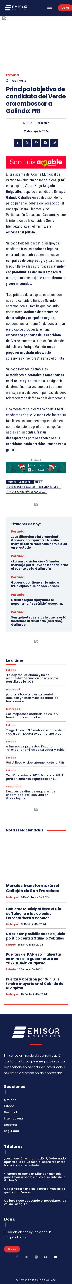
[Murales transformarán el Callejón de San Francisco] (36, 858)
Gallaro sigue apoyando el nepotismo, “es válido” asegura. (37, 602)
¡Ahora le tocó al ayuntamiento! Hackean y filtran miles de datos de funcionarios (32, 697)
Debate (38, 482)
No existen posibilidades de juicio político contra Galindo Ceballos (35, 936)
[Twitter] (27, 143)
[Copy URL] (54, 143)
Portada (17, 531)
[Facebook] (18, 143)
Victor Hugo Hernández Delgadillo (26, 492)
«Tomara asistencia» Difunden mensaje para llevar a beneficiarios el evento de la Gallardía (40, 565)
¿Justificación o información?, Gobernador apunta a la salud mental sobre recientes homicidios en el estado (39, 542)
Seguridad (13, 786)
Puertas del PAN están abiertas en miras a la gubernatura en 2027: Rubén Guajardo (34, 959)
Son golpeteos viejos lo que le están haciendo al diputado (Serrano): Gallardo (39, 621)
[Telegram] (45, 143)
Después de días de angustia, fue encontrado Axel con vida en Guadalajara (30, 794)
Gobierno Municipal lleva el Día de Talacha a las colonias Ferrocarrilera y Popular (33, 913)
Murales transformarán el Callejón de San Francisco (32, 888)
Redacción (42, 123)
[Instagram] (26, 1257)
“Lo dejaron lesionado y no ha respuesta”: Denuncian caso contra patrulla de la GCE (32, 678)
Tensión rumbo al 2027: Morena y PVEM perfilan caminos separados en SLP (34, 777)
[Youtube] (55, 1257)
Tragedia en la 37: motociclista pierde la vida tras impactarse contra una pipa (35, 732)
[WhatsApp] (36, 143)
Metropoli (13, 689)
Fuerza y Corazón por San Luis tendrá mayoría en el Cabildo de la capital (34, 984)
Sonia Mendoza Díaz (49, 487)
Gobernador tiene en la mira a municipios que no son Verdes (35, 584)
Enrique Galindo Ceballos (21, 487)
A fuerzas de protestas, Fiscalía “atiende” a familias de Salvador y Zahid (35, 748)
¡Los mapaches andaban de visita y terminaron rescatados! (32, 715)
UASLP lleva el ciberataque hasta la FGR (35, 763)
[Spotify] (36, 1257)
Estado (12, 75)
